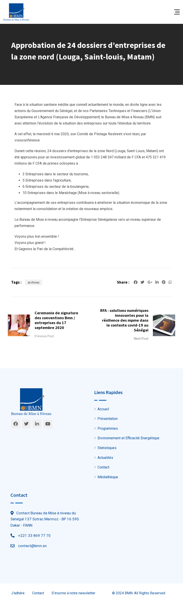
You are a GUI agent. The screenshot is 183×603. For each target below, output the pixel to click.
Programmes (108, 428)
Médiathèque (108, 477)
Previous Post (44, 336)
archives (34, 282)
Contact (103, 467)
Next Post (141, 339)
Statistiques (107, 448)
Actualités (105, 458)
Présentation (108, 419)
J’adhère (18, 593)
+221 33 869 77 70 (34, 535)
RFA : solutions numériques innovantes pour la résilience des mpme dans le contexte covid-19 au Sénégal (124, 320)
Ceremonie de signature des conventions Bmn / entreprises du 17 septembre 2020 (56, 320)
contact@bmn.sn (32, 546)
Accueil (103, 409)
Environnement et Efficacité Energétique (128, 438)
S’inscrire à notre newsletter (73, 593)
